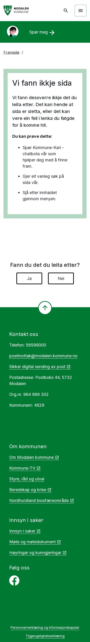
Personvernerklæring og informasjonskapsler (45, 627)
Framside (11, 52)
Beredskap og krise (27, 489)
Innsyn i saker (22, 531)
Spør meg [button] (42, 32)
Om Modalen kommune (31, 457)
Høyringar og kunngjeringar (35, 552)
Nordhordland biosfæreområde (39, 500)
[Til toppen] (45, 308)
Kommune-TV (22, 468)
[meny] (81, 11)
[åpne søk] (66, 11)
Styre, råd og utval (26, 478)
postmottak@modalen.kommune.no (43, 355)
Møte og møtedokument (32, 541)
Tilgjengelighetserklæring (45, 636)
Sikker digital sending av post (37, 366)
